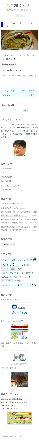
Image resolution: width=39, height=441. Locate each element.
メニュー (19, 15)
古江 (19, 269)
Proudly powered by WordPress (11, 436)
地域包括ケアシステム (10, 273)
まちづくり (10, 264)
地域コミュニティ (8, 285)
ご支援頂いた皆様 (8, 203)
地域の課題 (5, 177)
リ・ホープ (29, 276)
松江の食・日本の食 (15, 76)
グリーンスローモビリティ (15, 259)
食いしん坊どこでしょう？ (9, 93)
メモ (3, 173)
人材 (34, 285)
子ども (5, 268)
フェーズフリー (7, 281)
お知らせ (4, 168)
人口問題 (25, 264)
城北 (20, 277)
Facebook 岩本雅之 (8, 368)
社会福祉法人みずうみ (9, 299)
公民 (26, 285)
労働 (19, 285)
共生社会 (30, 273)
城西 (15, 277)
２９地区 (18, 280)
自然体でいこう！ (21, 5)
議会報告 (4, 189)
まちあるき (7, 276)
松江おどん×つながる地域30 (12, 321)
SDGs (13, 269)
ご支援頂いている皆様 (9, 208)
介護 (33, 259)
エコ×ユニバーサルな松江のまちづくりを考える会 (19, 344)
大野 (22, 273)
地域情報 (4, 181)
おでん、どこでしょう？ (29, 93)
